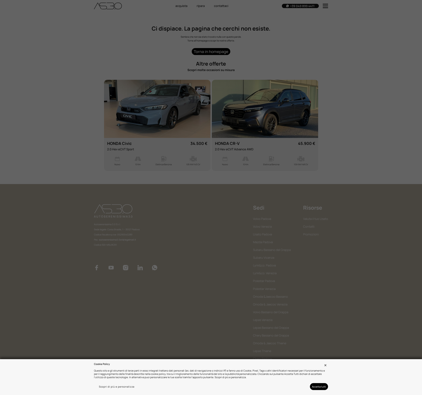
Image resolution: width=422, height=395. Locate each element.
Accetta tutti (319, 386)
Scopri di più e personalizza (117, 386)
